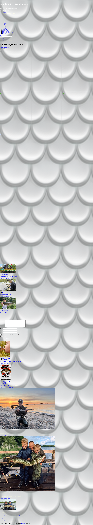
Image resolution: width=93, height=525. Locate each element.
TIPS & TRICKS (5, 29)
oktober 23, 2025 (9, 278)
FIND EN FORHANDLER (7, 14)
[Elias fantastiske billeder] (8, 290)
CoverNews (23, 523)
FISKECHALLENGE (6, 358)
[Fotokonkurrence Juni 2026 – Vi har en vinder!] (27, 490)
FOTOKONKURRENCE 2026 (7, 32)
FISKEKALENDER (5, 31)
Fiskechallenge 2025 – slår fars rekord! (8, 276)
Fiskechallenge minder (6, 382)
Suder (5, 28)
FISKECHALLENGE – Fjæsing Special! (9, 385)
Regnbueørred (6, 24)
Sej (4, 25)
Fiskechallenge (3, 47)
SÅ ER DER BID (5, 274)
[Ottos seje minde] (8, 308)
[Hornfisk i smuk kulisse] (27, 429)
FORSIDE (4, 12)
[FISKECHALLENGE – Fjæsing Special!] (5, 379)
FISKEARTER (4, 15)
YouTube (3, 520)
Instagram (3, 519)
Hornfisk (5, 19)
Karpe (5, 20)
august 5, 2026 (8, 363)
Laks (5, 22)
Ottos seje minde (3, 312)
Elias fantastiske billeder (5, 294)
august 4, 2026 (8, 387)
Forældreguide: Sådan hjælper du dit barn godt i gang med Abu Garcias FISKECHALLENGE (21, 515)
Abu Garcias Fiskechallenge (14, 4)
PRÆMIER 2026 (5, 30)
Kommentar (2, 326)
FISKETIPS (4, 383)
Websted (1, 332)
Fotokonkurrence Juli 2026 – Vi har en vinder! (10, 361)
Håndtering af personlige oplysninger (8, 521)
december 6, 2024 (9, 296)
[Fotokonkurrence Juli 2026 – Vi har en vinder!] (5, 356)
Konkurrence (4, 494)
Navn (1, 328)
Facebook (3, 518)
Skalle (5, 27)
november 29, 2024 (9, 47)
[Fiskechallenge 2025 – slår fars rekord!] (8, 272)
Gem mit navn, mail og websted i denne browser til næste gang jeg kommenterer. (15, 334)
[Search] (0, 35)
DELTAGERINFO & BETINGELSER (9, 13)
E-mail (1, 330)
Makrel (5, 23)
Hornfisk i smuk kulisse (5, 433)
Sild (5, 26)
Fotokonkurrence (5, 359)
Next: (4, 259)
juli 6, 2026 (8, 435)
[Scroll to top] (0, 524)
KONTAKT (4, 33)
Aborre (5, 16)
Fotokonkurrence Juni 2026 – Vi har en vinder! (10, 496)
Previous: (6, 258)
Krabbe (5, 21)
